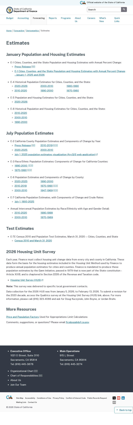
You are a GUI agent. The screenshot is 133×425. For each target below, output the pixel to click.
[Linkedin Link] (123, 398)
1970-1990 (21, 170)
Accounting (23, 18)
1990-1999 (47, 212)
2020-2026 (21, 86)
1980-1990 (72, 86)
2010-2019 (47, 145)
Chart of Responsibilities (24, 375)
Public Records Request (97, 398)
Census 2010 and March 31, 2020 (33, 240)
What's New (102, 20)
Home (9, 31)
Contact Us (32, 402)
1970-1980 (72, 90)
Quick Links (117, 20)
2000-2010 (47, 86)
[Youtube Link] (119, 398)
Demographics (32, 31)
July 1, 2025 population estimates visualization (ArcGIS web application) (55, 154)
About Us (78, 20)
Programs (66, 18)
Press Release (23, 66)
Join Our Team (18, 384)
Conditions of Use (44, 398)
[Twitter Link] (114, 398)
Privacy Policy (58, 398)
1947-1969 (47, 190)
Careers (91, 18)
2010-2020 (21, 90)
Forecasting (39, 18)
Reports (53, 18)
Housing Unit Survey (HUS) (25, 280)
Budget (9, 18)
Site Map (19, 398)
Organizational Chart (22, 371)
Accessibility (30, 398)
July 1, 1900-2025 (24, 201)
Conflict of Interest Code (76, 398)
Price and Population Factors (22, 316)
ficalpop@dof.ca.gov (77, 322)
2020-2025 (21, 149)
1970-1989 (47, 217)
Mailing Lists (21, 402)
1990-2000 (47, 90)
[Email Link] (114, 402)
